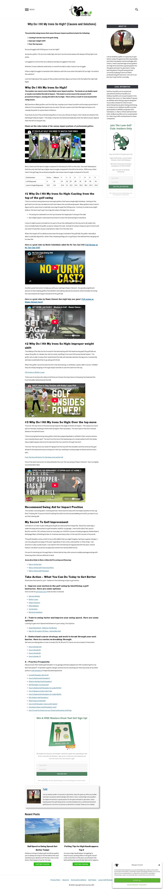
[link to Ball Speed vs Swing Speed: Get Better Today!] (42, 830)
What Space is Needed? (37, 701)
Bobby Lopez (33, 599)
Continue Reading (42, 864)
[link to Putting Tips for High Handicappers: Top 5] (81, 830)
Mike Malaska (34, 606)
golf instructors (41, 592)
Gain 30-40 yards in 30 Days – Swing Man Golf (45, 631)
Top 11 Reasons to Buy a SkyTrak (40, 691)
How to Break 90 (35, 650)
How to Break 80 (35, 653)
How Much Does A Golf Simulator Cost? (43, 707)
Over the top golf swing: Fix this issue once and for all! (44, 457)
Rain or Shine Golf (35, 564)
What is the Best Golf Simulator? (40, 681)
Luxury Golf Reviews (105, 880)
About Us (65, 880)
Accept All (137, 880)
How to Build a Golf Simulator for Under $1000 (45, 694)
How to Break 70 (35, 656)
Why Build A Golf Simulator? (38, 697)
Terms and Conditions (78, 880)
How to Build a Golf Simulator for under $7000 (45, 688)
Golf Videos (92, 880)
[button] (159, 865)
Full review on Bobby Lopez (35, 372)
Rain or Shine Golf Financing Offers (41, 568)
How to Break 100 (35, 647)
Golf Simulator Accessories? (39, 685)
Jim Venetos (33, 609)
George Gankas (34, 596)
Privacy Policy (143, 884)
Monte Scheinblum (35, 612)
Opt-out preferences (132, 884)
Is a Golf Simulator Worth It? (39, 675)
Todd (45, 789)
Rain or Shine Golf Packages (39, 571)
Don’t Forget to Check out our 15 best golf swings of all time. (50, 710)
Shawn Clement (34, 603)
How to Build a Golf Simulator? (39, 678)
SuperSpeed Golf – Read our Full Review (43, 628)
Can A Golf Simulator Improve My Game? (43, 704)
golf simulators (36, 670)
